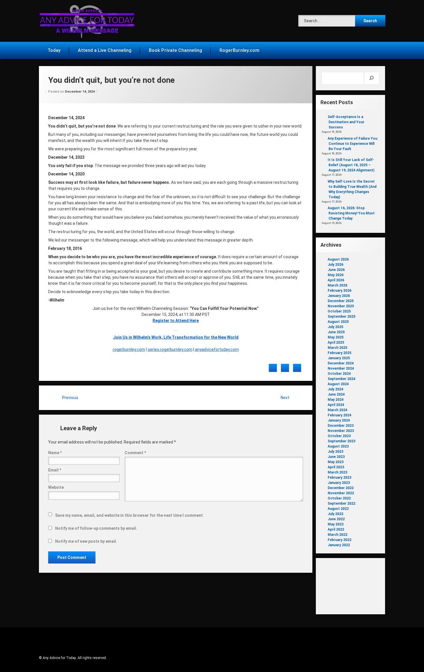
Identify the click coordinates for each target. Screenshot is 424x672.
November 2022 (341, 493)
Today (54, 50)
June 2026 (336, 270)
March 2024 (337, 410)
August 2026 (338, 259)
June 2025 (336, 332)
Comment (135, 452)
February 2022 (339, 540)
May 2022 (336, 524)
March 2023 (337, 472)
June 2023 (336, 457)
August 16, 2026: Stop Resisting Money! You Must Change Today (351, 213)
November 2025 (341, 306)
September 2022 (341, 503)
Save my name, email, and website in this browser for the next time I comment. (129, 515)
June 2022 (336, 519)
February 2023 (339, 478)
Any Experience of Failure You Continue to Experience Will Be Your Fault (352, 143)
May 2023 (336, 462)
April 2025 (336, 342)
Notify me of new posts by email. (86, 541)
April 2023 (336, 467)
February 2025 (339, 353)
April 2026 (336, 280)
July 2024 (335, 389)
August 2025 (338, 322)
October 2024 (339, 374)
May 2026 (336, 275)
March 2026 (337, 285)
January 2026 (339, 296)
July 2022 (335, 514)
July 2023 (335, 452)
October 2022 (339, 498)
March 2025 (337, 348)
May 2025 (336, 337)
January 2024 (339, 420)
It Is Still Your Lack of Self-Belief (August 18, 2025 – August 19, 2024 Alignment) (351, 165)
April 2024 (336, 405)
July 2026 (335, 265)
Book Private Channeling (175, 50)
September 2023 (341, 441)
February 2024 (339, 415)
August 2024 (338, 384)
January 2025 (339, 358)
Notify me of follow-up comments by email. (96, 528)
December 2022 (341, 488)
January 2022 (339, 545)
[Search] (371, 78)
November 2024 (341, 368)
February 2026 (339, 291)
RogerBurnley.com (239, 50)
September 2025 (341, 317)
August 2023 (338, 446)
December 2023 (341, 426)
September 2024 (341, 379)
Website (56, 487)
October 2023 (339, 436)
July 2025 (335, 327)
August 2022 (338, 509)
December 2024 (341, 363)
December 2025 (341, 301)
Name (55, 452)
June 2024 (336, 394)
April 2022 (336, 529)
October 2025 (339, 311)
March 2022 (337, 535)
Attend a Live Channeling (105, 50)
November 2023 (341, 431)
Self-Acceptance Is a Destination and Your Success (346, 122)
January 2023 (339, 483)
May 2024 (336, 400)
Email (54, 470)
